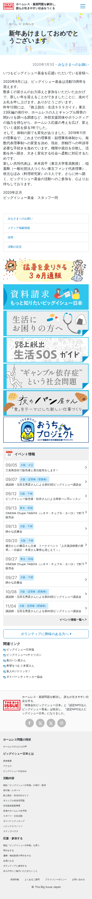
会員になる (8, 861)
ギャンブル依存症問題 (14, 800)
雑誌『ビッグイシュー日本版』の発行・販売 (24, 785)
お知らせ (28, 24)
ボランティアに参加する (15, 866)
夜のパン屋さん (16, 660)
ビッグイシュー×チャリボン (24, 654)
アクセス (7, 766)
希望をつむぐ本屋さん (20, 665)
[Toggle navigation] (83, 6)
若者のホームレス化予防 (15, 811)
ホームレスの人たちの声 (15, 746)
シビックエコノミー (12, 826)
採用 (10, 237)
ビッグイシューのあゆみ (15, 771)
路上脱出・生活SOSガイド (16, 795)
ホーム (13, 24)
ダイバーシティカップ (14, 821)
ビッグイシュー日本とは (18, 753)
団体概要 (7, 761)
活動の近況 (15, 246)
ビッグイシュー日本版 (20, 649)
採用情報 (14, 879)
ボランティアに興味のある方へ (45, 634)
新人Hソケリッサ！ (18, 671)
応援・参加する (13, 838)
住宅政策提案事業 (11, 805)
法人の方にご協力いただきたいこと (20, 871)
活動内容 (8, 778)
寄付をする (8, 850)
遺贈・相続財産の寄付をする (17, 855)
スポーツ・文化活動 (12, 816)
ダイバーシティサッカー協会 (24, 676)
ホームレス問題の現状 (17, 739)
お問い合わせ (78, 879)
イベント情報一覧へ (72, 619)
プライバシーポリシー (56, 879)
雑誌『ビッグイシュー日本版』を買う (21, 845)
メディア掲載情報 (19, 228)
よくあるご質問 (32, 879)
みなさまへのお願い (73, 64)
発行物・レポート (11, 790)
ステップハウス (10, 831)
